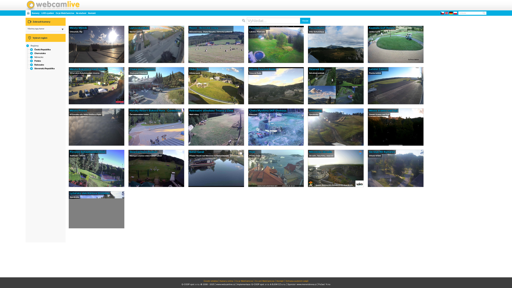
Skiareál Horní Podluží (143, 151)
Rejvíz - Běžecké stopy (203, 27)
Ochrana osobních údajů (297, 281)
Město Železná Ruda (262, 69)
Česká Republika (42, 49)
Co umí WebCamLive (265, 281)
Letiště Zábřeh (378, 69)
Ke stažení (81, 13)
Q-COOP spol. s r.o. (260, 284)
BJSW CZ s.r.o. (279, 284)
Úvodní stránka (211, 281)
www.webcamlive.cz (225, 284)
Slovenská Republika (44, 68)
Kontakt (92, 13)
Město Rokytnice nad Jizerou (88, 69)
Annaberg (315, 110)
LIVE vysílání (47, 13)
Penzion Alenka (259, 27)
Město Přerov (78, 110)
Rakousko (39, 64)
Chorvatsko (40, 53)
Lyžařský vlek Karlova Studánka (90, 193)
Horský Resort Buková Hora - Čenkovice (155, 110)
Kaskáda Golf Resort (382, 27)
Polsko (37, 61)
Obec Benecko (198, 69)
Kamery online (226, 281)
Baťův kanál (196, 151)
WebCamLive (53, 5)
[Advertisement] (455, 5)
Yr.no (328, 284)
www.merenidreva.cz (307, 284)
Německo (38, 57)
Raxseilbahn (316, 27)
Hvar (252, 151)
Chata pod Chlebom (142, 69)
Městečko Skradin (320, 151)
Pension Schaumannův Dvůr (87, 151)
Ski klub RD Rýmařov (382, 151)
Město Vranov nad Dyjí (383, 110)
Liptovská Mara (139, 27)
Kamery (35, 13)
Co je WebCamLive (65, 13)
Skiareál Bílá (316, 69)
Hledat (305, 20)
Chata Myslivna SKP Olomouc (268, 110)
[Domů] (28, 13)
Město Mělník (78, 27)
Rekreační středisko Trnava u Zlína (211, 110)
